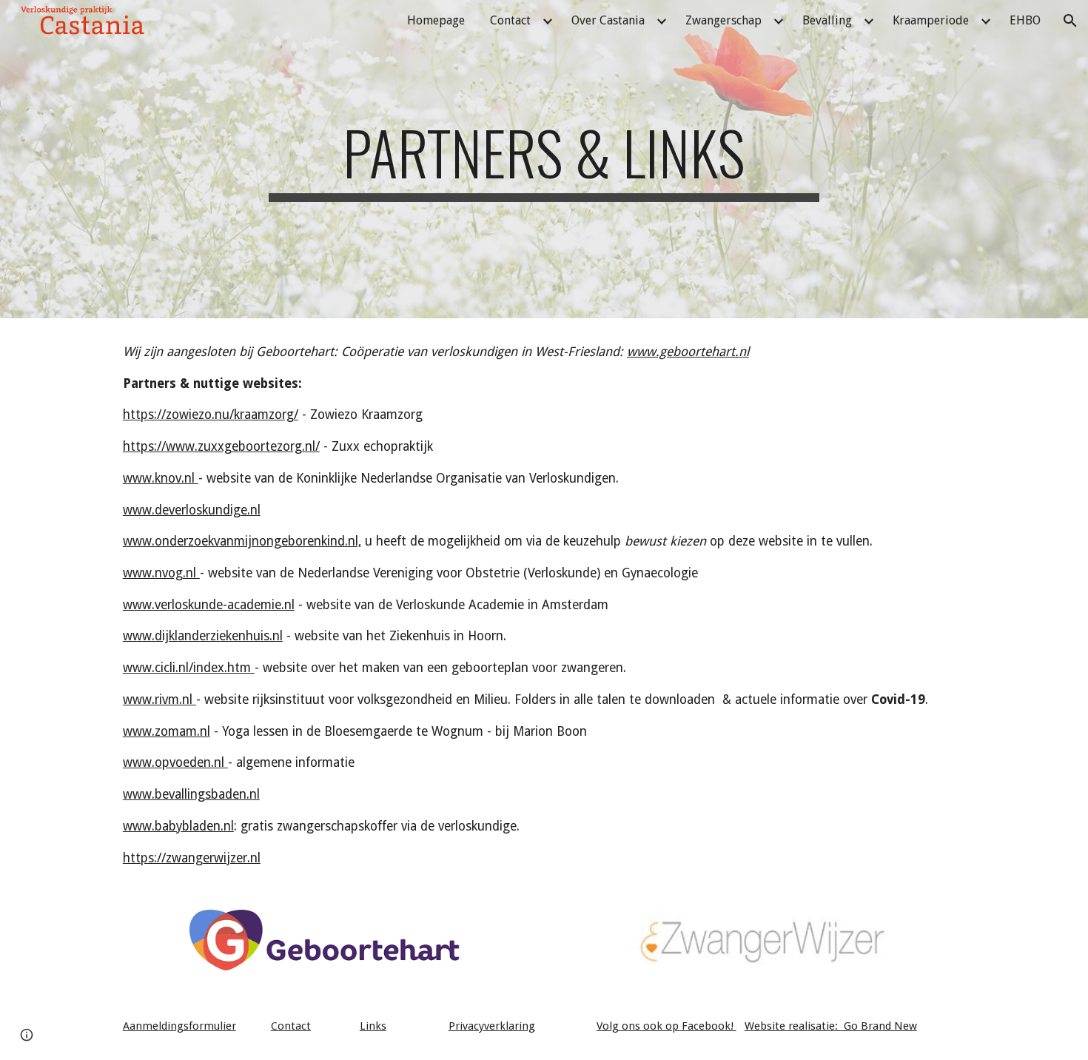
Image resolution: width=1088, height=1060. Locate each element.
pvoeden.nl (193, 762)
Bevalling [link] (827, 20)
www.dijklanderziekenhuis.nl (203, 635)
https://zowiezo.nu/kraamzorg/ (210, 414)
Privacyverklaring (492, 1026)
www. (139, 762)
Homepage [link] (436, 20)
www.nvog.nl (161, 573)
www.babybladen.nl (178, 826)
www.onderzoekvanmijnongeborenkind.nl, (242, 541)
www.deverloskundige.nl (192, 510)
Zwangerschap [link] (723, 20)
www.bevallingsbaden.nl (191, 794)
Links (373, 1026)
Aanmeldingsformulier (179, 1026)
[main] (544, 159)
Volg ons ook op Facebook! (666, 1026)
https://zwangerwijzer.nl (192, 858)
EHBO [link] (1025, 20)
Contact (291, 1026)
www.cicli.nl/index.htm (189, 667)
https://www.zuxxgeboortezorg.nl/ (221, 446)
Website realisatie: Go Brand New (831, 1026)
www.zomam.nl (166, 731)
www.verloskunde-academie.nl (209, 604)
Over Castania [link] (608, 20)
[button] (1070, 20)
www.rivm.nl (159, 699)
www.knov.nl (160, 478)
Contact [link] (510, 20)
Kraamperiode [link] (931, 20)
